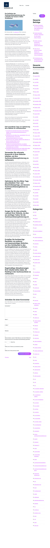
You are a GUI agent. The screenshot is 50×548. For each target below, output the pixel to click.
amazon (36, 218)
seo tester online (37, 421)
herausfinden (37, 272)
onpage (35, 344)
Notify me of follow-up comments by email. (14, 346)
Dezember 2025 (37, 101)
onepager (36, 335)
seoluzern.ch (8, 8)
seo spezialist (37, 418)
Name (6, 319)
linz (35, 297)
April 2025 (36, 126)
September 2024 (37, 148)
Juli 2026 (36, 79)
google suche (37, 262)
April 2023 (36, 202)
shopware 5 (36, 445)
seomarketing (37, 428)
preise (35, 360)
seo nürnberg (37, 415)
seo (35, 385)
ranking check (37, 366)
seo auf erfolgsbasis (38, 399)
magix (35, 311)
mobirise (36, 325)
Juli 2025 (36, 117)
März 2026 (36, 91)
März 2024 (36, 167)
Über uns (22, 5)
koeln (35, 294)
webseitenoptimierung (39, 500)
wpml (35, 516)
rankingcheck (37, 369)
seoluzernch (16, 32)
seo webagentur (37, 424)
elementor (36, 243)
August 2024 (37, 151)
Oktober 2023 (37, 183)
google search (37, 256)
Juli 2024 (36, 154)
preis (35, 357)
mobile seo (36, 317)
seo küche (36, 412)
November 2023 (37, 180)
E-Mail (6, 325)
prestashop (36, 363)
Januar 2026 (37, 98)
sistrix (35, 448)
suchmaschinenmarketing (39, 462)
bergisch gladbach (38, 231)
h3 (34, 269)
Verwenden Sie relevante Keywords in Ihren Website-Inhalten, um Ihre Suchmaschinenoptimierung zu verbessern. (17, 132)
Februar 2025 (37, 132)
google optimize (37, 253)
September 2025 (37, 110)
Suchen (34, 13)
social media (37, 451)
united (35, 494)
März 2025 (36, 129)
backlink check (37, 221)
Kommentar (7, 306)
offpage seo (37, 331)
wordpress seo (37, 513)
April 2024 (36, 164)
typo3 (35, 487)
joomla (35, 284)
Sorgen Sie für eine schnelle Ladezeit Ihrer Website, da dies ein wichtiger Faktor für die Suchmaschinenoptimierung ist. (18, 141)
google (35, 250)
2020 (35, 215)
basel (35, 228)
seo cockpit (36, 405)
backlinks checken (38, 224)
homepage (36, 275)
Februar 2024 (37, 170)
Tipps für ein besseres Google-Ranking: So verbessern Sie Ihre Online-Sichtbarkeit (38, 52)
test (35, 481)
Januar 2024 (37, 173)
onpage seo (36, 354)
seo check (36, 402)
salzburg (36, 372)
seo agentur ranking (38, 391)
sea (35, 379)
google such (37, 259)
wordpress (36, 509)
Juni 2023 (36, 195)
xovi (35, 519)
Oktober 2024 (37, 145)
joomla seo (36, 287)
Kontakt (27, 5)
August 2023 (37, 189)
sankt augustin (37, 376)
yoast (35, 522)
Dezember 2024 (37, 139)
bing (35, 234)
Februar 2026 (37, 95)
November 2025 (37, 104)
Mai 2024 (36, 161)
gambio (35, 246)
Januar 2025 (37, 135)
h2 (34, 265)
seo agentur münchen (39, 388)
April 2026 (36, 88)
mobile (35, 314)
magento (36, 308)
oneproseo (36, 338)
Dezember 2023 (37, 176)
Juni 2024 (36, 158)
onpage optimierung (38, 350)
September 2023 (37, 186)
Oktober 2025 (37, 107)
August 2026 (37, 76)
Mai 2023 (36, 199)
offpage (36, 328)
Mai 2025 (36, 123)
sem (35, 382)
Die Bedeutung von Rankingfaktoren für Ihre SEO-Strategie (38, 60)
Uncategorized (37, 491)
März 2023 (36, 205)
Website (6, 330)
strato (35, 459)
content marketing (38, 237)
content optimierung (38, 240)
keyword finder (37, 291)
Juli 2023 (36, 192)
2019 (35, 212)
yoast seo (36, 525)
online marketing (37, 341)
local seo (36, 300)
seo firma (36, 409)
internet (36, 278)
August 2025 (37, 113)
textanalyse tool (37, 484)
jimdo (35, 281)
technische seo (37, 478)
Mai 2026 (36, 85)
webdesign (36, 497)
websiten (36, 503)
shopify (35, 439)
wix (35, 506)
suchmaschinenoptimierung (40, 465)
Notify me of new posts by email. (12, 350)
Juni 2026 (36, 82)
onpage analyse (37, 347)
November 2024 (37, 142)
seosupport (36, 431)
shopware (36, 442)
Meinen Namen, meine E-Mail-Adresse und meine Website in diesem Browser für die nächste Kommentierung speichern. (18, 338)
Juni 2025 (36, 120)
